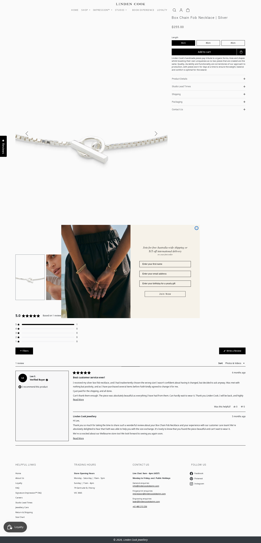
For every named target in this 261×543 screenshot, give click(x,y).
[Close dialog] (196, 228)
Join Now (165, 294)
